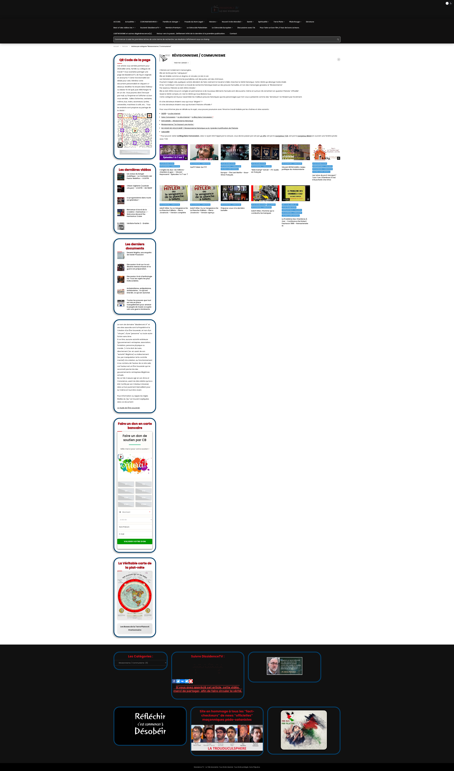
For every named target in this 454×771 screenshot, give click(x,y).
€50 (143, 497)
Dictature (310, 22)
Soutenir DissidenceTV (149, 27)
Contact (233, 33)
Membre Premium (173, 27)
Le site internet (174, 113)
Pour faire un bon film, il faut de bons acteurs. (279, 27)
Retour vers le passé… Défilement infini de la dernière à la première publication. (191, 33)
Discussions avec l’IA (246, 27)
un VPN (263, 136)
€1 (126, 484)
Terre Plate (278, 22)
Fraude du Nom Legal (194, 22)
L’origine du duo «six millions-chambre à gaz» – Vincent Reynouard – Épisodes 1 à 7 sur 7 (174, 172)
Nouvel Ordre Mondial (231, 22)
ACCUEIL (117, 22)
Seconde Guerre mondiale (229, 169)
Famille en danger (170, 22)
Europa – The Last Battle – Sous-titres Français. (235, 173)
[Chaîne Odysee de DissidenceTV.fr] (191, 681)
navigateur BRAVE (304, 136)
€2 (143, 484)
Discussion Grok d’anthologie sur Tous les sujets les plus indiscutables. (139, 278)
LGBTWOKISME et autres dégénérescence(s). (133, 33)
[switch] (449, 3)
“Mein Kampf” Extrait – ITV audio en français (265, 171)
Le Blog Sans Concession (202, 117)
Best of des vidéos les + (124, 27)
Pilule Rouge (294, 22)
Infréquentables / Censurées (322, 166)
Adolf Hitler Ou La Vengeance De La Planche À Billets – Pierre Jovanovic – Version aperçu (204, 210)
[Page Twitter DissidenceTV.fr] (178, 681)
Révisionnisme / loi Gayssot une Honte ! (177, 124)
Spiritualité (262, 22)
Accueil (116, 46)
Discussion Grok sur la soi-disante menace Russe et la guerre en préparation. (139, 266)
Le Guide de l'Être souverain (128, 408)
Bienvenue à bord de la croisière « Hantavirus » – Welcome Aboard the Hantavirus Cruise (137, 213)
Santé (249, 22)
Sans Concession (168, 117)
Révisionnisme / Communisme (169, 166)
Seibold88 (165, 132)
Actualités (129, 22)
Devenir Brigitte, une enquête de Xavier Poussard (139, 253)
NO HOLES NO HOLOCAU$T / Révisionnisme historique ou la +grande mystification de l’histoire (199, 128)
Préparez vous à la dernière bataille (232, 209)
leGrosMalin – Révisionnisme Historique (177, 121)
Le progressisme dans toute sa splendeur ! (139, 199)
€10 (143, 491)
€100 (126, 504)
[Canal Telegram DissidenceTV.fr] (186, 681)
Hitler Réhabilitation (167, 164)
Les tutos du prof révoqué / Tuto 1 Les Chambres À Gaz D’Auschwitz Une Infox (324, 177)
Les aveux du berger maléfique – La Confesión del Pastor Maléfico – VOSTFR (139, 176)
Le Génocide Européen (221, 27)
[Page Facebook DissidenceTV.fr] (174, 681)
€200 (143, 504)
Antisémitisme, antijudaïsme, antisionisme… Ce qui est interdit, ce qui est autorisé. (139, 290)
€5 (126, 491)
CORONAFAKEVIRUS (148, 22)
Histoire (212, 22)
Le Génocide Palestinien (197, 27)
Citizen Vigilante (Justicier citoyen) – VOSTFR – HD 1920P (139, 187)
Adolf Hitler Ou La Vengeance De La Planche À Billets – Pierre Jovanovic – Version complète (174, 210)
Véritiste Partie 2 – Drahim (138, 223)
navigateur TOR (281, 136)
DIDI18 (163, 113)
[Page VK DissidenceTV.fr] (182, 681)
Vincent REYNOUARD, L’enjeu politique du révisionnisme (293, 168)
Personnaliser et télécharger (135, 152)
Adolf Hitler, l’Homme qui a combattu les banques (262, 212)
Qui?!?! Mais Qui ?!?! (198, 167)
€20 (126, 497)
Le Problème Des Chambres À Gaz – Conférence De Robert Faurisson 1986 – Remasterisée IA (295, 222)
